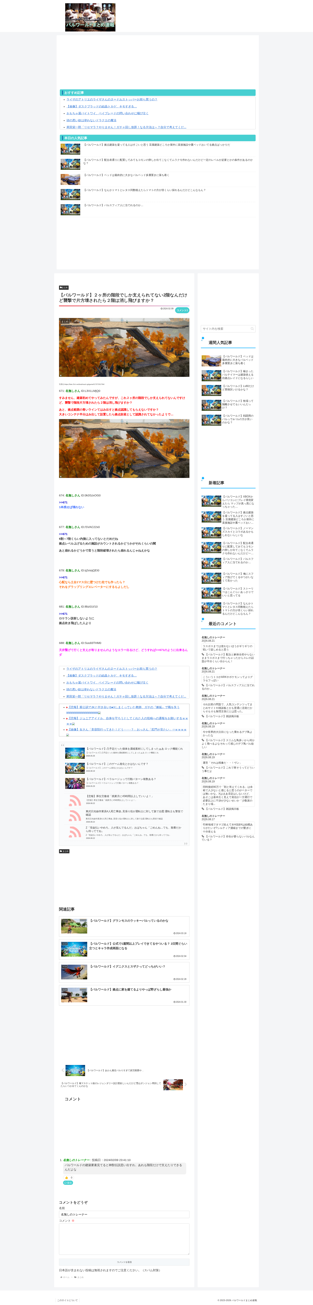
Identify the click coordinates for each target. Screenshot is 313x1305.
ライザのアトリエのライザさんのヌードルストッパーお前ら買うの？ (112, 99)
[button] (252, 329)
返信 (69, 1182)
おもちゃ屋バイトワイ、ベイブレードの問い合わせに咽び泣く (108, 113)
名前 (62, 1208)
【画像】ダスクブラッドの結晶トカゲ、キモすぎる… (102, 106)
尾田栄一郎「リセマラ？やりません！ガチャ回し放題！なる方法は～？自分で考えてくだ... (126, 127)
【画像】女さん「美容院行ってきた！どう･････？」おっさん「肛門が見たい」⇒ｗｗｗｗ (127, 729)
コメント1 (182, 310)
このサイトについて (67, 1300)
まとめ (65, 287)
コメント (67, 1220)
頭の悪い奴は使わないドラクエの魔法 (91, 120)
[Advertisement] (157, 66)
